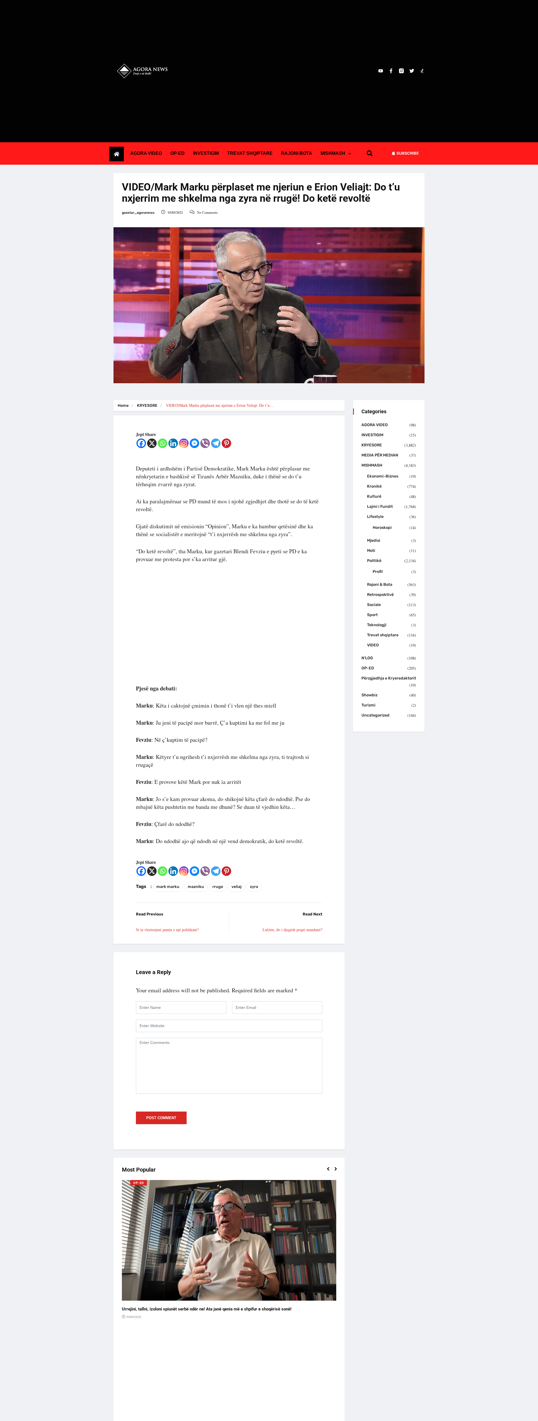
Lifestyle (375, 516)
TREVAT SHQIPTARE (250, 153)
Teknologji (376, 625)
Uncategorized (375, 715)
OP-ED (177, 153)
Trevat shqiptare (382, 635)
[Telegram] (216, 443)
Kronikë (374, 486)
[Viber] (205, 443)
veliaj (236, 886)
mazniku (196, 886)
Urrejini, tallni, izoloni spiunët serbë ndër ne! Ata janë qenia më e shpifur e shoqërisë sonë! (206, 1309)
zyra (254, 886)
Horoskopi (382, 527)
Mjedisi (373, 540)
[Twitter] (411, 70)
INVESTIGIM (206, 153)
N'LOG (367, 658)
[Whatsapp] (162, 443)
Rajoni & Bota (379, 584)
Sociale (374, 604)
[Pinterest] (226, 443)
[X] (152, 443)
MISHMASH (333, 153)
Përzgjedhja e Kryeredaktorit (388, 678)
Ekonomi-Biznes (382, 476)
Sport (372, 614)
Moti (371, 550)
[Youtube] (380, 70)
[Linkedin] (173, 443)
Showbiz (369, 695)
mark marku (167, 886)
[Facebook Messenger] (194, 443)
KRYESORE (147, 405)
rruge (217, 886)
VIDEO (373, 645)
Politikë (374, 560)
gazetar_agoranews (138, 213)
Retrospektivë (380, 594)
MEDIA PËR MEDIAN (379, 455)
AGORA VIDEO (146, 153)
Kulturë (374, 496)
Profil (378, 571)
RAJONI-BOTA (296, 153)
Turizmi (368, 705)
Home (123, 405)
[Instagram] (184, 443)
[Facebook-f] (391, 70)
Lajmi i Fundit (380, 506)
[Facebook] (141, 443)
